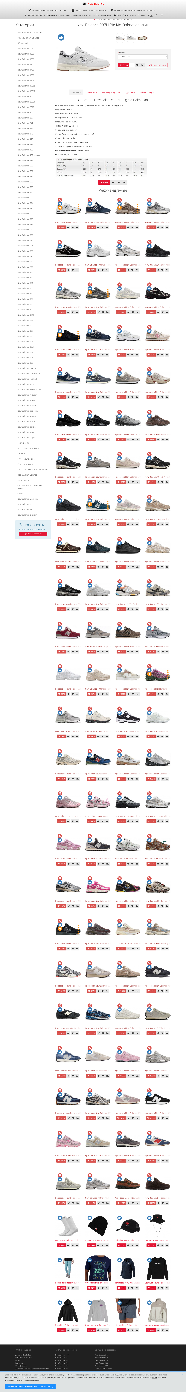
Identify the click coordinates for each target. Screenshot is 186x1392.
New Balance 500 (25, 165)
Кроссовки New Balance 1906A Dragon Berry (165, 307)
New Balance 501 (25, 171)
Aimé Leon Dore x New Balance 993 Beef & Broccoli (138, 1198)
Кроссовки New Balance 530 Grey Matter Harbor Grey (139, 264)
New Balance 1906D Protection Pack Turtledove (106, 731)
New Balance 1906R (26, 91)
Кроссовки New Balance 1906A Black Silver (104, 434)
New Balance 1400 (25, 69)
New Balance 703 (25, 267)
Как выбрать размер (126, 15)
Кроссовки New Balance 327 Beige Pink (133, 689)
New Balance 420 (25, 149)
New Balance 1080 (25, 59)
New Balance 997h (25, 347)
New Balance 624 (25, 245)
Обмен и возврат (103, 15)
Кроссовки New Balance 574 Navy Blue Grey (105, 349)
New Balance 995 (25, 336)
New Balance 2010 (25, 107)
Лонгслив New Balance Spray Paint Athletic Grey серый (110, 1325)
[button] (150, 15)
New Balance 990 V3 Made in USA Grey (73, 731)
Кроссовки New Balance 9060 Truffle (102, 943)
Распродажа (23, 480)
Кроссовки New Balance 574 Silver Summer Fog (136, 392)
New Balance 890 (25, 309)
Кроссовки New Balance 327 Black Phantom (75, 943)
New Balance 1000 (25, 53)
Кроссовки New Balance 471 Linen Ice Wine (135, 1113)
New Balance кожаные (27, 421)
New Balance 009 (25, 48)
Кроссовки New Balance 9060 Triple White (104, 604)
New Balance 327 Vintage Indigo (70, 1070)
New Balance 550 (25, 192)
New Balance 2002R (26, 101)
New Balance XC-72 (26, 400)
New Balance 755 (25, 272)
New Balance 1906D (26, 85)
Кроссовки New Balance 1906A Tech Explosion (106, 1113)
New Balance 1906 (25, 80)
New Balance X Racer (27, 395)
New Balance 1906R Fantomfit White (161, 731)
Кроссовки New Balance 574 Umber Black (134, 646)
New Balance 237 (25, 117)
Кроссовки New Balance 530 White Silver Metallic (137, 349)
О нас (68, 15)
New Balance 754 (61, 1363)
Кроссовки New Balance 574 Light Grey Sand (75, 1198)
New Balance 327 (25, 128)
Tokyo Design (23, 443)
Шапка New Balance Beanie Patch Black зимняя (107, 1240)
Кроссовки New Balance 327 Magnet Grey (134, 1155)
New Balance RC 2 (25, 384)
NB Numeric (23, 43)
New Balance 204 (25, 112)
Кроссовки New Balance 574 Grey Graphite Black (107, 858)
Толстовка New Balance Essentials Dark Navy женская (139, 1282)
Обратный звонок (34, 534)
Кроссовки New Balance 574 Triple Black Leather (137, 561)
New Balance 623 (25, 240)
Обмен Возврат (147, 92)
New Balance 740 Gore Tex (29, 32)
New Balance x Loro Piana (29, 389)
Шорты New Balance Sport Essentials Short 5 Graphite (140, 1325)
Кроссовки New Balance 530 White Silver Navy (76, 222)
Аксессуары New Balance (29, 448)
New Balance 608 (25, 235)
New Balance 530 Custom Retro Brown (162, 858)
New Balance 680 (25, 261)
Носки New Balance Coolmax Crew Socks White (76, 1240)
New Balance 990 (25, 504)
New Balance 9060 (25, 315)
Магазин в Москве (82, 15)
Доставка (130, 92)
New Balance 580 (25, 229)
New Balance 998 (25, 357)
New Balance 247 (25, 123)
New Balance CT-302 (26, 368)
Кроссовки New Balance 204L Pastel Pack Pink (136, 1070)
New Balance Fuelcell (27, 379)
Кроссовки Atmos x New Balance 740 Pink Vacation (78, 1155)
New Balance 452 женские (29, 155)
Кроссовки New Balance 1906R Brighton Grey (135, 434)
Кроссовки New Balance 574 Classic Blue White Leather (110, 392)
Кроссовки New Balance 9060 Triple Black (74, 434)
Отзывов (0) (91, 92)
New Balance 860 (25, 299)
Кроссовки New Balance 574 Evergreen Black (75, 264)
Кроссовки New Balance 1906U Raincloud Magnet (78, 901)
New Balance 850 (25, 293)
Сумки (20, 493)
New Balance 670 (25, 256)
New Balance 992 (25, 325)
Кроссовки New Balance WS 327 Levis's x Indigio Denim (80, 1113)
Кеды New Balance (26, 464)
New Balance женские (27, 411)
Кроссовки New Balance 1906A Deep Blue (104, 1028)
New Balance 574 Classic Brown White (72, 561)
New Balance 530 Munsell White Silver (102, 264)
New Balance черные (27, 437)
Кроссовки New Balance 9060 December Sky (135, 519)
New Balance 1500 (25, 509)
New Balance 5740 (25, 208)
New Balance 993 (25, 331)
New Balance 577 (25, 224)
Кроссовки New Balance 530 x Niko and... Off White (138, 773)
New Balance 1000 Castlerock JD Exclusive (134, 816)
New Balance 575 (25, 213)
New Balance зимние (27, 416)
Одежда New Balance (27, 475)
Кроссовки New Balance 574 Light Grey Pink (135, 477)
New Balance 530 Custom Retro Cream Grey (165, 604)
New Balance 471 (25, 160)
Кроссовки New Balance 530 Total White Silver (76, 689)
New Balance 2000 (25, 96)
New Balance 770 (25, 277)
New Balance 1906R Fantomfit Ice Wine (73, 816)
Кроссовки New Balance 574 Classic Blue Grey (76, 392)
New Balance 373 (25, 133)
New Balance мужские (27, 499)
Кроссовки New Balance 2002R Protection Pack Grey (79, 307)
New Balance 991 (25, 320)
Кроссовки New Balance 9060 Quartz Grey (134, 307)
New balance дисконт (27, 515)
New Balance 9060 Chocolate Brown (161, 434)
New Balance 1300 (25, 64)
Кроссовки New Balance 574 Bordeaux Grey (75, 646)
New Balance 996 (25, 341)
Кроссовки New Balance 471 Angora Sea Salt (105, 1070)
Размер (122, 52)
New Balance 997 (61, 1368)
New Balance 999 (25, 363)
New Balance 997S (25, 352)
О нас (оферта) (21, 1366)
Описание (76, 92)
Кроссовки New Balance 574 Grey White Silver (106, 477)
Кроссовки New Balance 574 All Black (72, 349)
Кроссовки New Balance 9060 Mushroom (134, 222)
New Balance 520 (25, 181)
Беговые (21, 453)
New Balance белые (26, 405)
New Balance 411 (25, 144)
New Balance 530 (25, 187)
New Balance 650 (25, 251)
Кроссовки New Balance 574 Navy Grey (103, 519)
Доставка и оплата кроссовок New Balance (32, 1368)
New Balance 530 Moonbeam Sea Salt (102, 689)
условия (154, 1378)
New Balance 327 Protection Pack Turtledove (165, 1028)
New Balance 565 (25, 197)
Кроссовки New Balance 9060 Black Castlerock (76, 604)
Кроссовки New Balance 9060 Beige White (164, 561)
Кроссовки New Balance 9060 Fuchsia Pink (104, 901)
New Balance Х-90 (25, 432)
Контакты (19, 1363)
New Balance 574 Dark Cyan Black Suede (103, 561)
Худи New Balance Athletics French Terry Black (76, 1325)
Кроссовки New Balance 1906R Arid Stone (74, 773)
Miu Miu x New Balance (28, 37)
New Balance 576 (25, 219)
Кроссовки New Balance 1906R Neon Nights (135, 901)
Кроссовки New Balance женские (32, 469)
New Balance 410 (25, 139)
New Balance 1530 (25, 75)
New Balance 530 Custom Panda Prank (162, 901)
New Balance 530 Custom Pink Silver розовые (106, 816)
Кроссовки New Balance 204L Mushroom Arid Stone (138, 985)
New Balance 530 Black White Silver (131, 731)
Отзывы (141, 15)
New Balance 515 (25, 176)
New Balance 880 (25, 304)
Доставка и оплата (55, 15)
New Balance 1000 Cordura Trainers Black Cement (78, 519)
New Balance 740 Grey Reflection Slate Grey (105, 1198)
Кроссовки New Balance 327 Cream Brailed (105, 985)
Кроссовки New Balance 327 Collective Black (165, 1113)
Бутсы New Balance (26, 459)
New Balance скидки (26, 427)
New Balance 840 (25, 288)
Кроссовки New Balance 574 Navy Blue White (106, 222)
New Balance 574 (25, 203)
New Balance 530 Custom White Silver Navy (135, 858)
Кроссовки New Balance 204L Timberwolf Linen (136, 1028)
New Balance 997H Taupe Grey (99, 646)
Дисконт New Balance (23, 1355)
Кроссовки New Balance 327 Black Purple (164, 985)
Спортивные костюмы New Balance (30, 487)
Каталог (18, 1360)
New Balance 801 (25, 283)
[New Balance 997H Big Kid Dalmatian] (83, 58)
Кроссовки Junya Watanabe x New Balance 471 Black (79, 1028)
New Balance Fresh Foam (28, 373)
